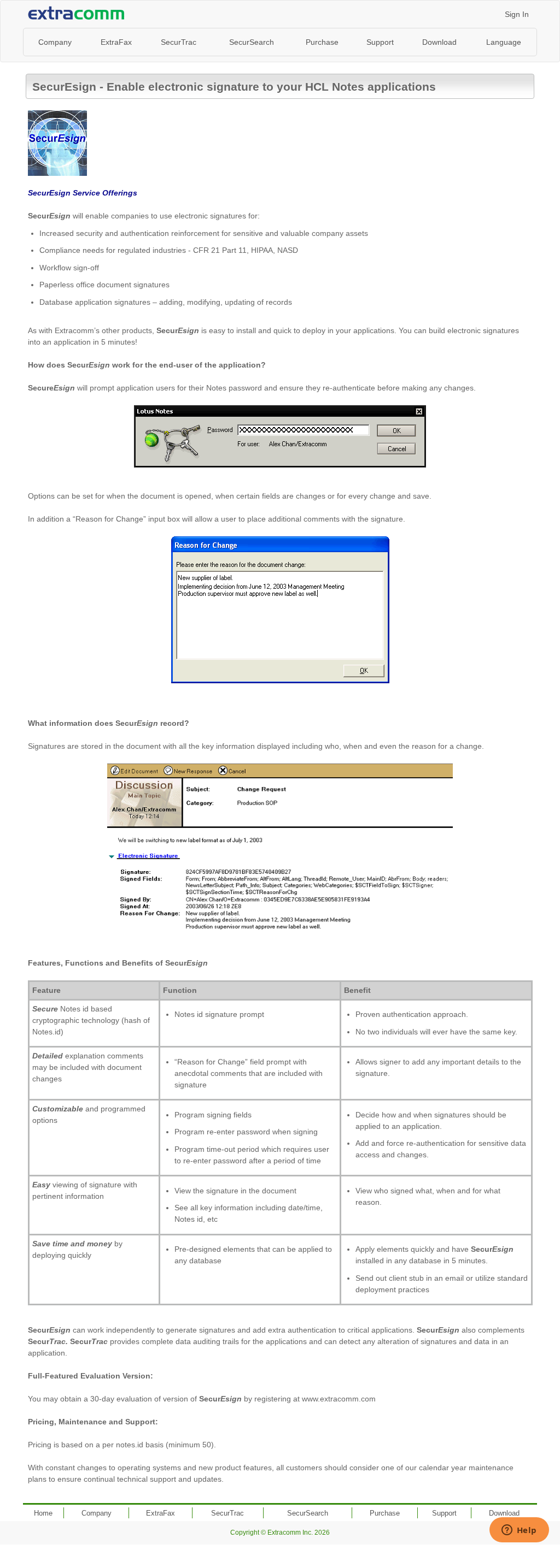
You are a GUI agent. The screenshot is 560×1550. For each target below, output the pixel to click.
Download (439, 42)
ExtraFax (116, 42)
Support (380, 42)
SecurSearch (251, 42)
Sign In (517, 14)
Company (55, 42)
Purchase (322, 42)
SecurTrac (178, 42)
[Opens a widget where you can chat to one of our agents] (519, 1531)
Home (43, 1513)
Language (503, 42)
